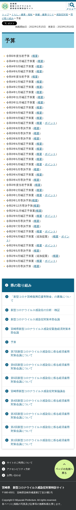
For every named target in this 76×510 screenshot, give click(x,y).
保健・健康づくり (44, 14)
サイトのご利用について (20, 462)
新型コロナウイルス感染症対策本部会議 (35, 319)
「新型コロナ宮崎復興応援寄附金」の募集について (41, 298)
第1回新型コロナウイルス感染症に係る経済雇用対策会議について (40, 442)
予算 (13, 342)
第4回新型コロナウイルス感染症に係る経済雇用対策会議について (40, 402)
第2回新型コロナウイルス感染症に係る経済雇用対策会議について (40, 428)
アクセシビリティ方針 (18, 469)
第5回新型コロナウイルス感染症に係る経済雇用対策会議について (40, 379)
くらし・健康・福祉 (22, 14)
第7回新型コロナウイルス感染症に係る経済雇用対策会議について (40, 353)
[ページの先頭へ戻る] (64, 469)
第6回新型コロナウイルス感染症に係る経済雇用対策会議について (40, 366)
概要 (35, 55)
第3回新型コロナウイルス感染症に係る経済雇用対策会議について (40, 415)
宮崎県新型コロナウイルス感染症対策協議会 (38, 391)
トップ (5, 14)
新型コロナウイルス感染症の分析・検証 (35, 310)
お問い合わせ (14, 475)
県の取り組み (21, 285)
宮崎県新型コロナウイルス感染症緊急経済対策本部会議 (41, 330)
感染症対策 (62, 14)
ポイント (50, 123)
